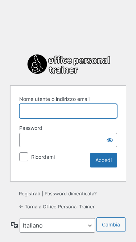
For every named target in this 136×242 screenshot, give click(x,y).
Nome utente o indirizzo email (54, 99)
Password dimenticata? (71, 193)
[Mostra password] (110, 140)
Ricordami (43, 157)
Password (30, 128)
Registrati (29, 193)
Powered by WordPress (68, 64)
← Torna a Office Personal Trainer (57, 206)
